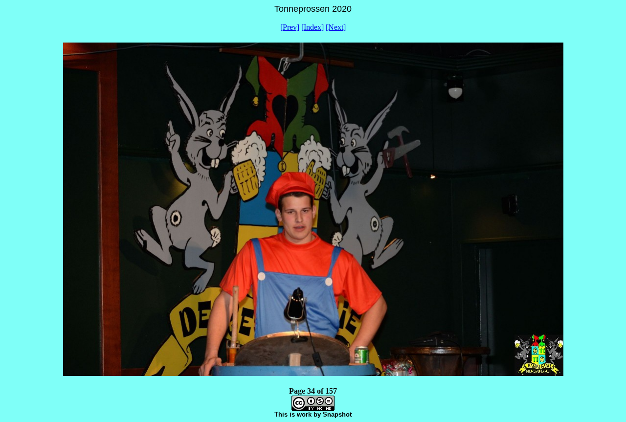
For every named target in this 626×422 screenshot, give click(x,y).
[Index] (312, 27)
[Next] (336, 27)
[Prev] (289, 27)
